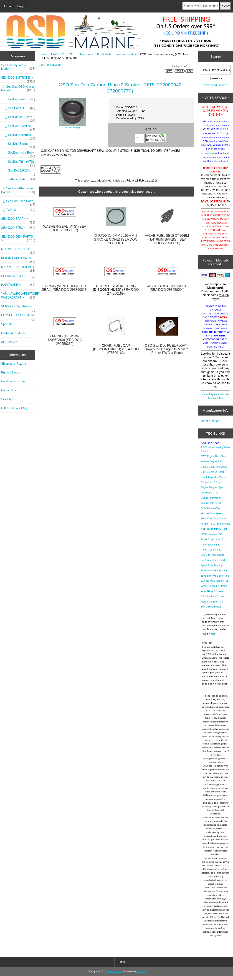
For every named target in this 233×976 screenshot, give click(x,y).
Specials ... (8, 324)
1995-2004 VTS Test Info (214, 570)
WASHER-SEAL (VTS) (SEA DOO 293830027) (64, 228)
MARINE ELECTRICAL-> (18, 268)
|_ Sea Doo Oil (18, 108)
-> (18, 79)
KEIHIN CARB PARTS (18, 259)
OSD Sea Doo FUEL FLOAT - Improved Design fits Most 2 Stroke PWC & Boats (167, 349)
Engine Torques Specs (213, 487)
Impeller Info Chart (211, 503)
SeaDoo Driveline (126, 54)
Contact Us (8, 390)
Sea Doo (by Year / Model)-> (18, 66)
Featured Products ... (15, 333)
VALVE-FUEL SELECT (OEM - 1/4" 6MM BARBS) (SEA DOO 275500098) (167, 239)
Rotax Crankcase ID (212, 539)
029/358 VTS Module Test (215, 580)
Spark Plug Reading (212, 565)
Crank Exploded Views (213, 477)
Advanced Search (215, 85)
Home (7, 6)
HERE (218, 133)
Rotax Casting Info (211, 549)
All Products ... (11, 342)
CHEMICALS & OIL (18, 276)
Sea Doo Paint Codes (212, 554)
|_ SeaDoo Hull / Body (18, 154)
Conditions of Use (13, 381)
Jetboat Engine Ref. (211, 461)
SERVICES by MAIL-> (18, 308)
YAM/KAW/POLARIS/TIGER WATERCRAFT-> (18, 295)
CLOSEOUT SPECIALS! (18, 316)
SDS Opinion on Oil (211, 534)
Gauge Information (211, 497)
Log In (21, 6)
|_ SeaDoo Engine (18, 145)
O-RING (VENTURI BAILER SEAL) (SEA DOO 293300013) (65, 287)
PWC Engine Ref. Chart (214, 456)
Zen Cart (141, 971)
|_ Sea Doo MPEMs (18, 172)
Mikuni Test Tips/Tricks (213, 518)
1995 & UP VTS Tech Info (215, 575)
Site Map (7, 399)
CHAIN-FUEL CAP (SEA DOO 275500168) (116, 349)
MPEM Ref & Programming (215, 523)
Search (215, 56)
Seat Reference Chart (213, 560)
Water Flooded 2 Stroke (214, 586)
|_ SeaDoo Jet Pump (18, 118)
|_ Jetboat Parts (18, 179)
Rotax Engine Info (210, 544)
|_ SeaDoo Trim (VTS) (18, 163)
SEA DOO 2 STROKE (62, 54)
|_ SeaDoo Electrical (18, 136)
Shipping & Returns (14, 363)
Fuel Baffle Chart (210, 492)
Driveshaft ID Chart (211, 482)
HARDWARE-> (18, 284)
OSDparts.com (114, 971)
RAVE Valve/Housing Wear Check (215, 449)
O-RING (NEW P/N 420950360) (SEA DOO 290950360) (64, 339)
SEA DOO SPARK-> (18, 220)
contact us (208, 153)
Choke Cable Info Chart (214, 466)
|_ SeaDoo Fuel (18, 99)
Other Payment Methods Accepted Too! (215, 396)
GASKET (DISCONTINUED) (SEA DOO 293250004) (167, 287)
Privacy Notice (10, 372)
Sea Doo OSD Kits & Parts (95, 54)
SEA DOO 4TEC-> (18, 227)
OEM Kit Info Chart (211, 508)
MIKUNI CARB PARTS (18, 250)
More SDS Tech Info (212, 601)
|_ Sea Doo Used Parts (18, 202)
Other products (210, 421)
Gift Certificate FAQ (14, 408)
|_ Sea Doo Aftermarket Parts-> (18, 190)
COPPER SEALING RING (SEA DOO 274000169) (116, 289)
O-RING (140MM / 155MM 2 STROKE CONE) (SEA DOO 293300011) (116, 239)
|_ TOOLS (18, 210)
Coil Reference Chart (212, 472)
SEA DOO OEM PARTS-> (18, 238)
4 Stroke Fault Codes (212, 596)
